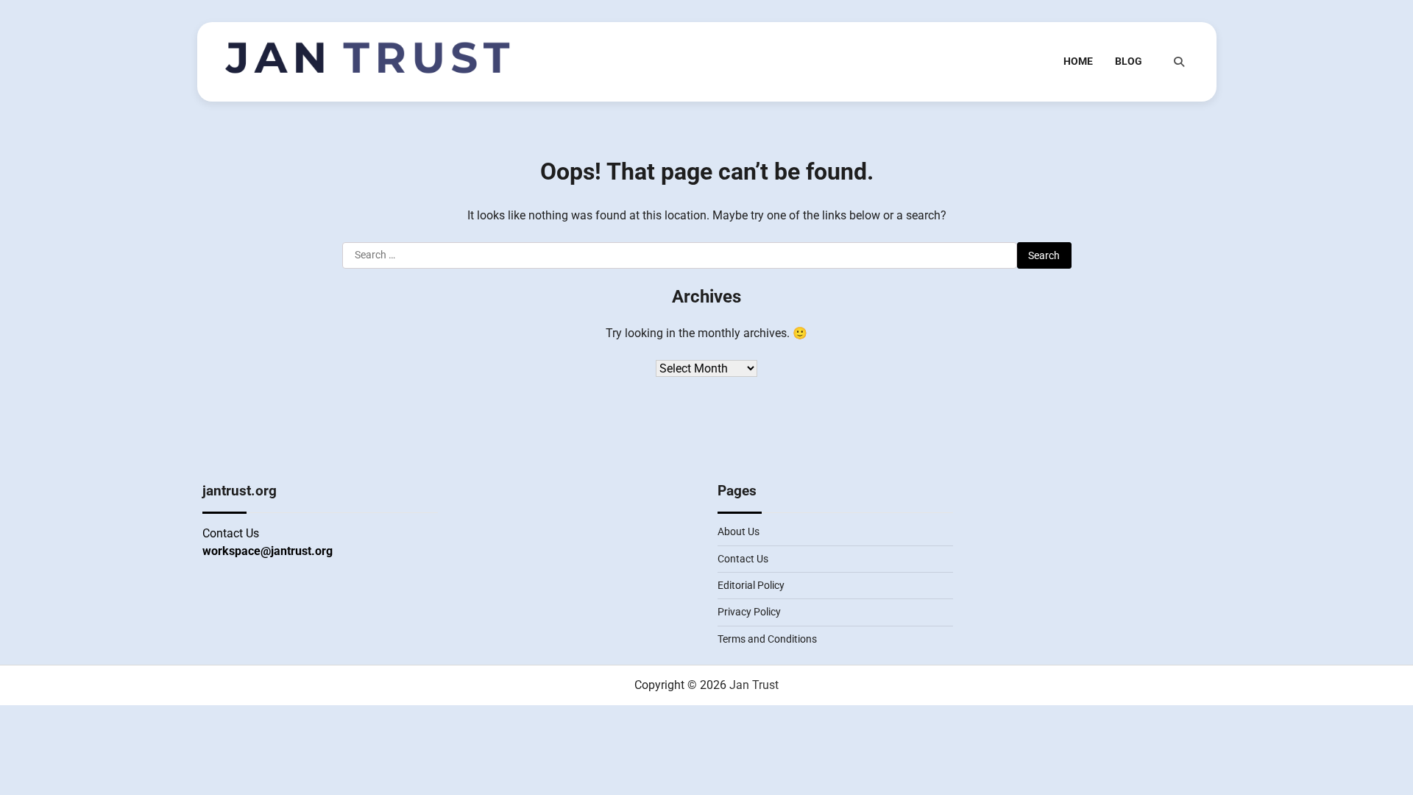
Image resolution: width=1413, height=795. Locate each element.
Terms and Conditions (767, 639)
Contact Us (743, 559)
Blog (1128, 61)
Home (1078, 61)
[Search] (1179, 62)
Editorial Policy (751, 585)
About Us (738, 531)
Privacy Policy (749, 612)
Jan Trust (754, 685)
